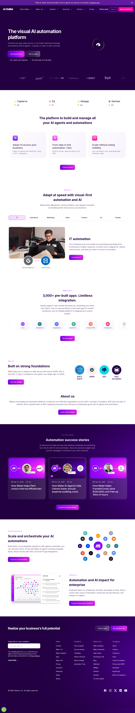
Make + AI (59, 649)
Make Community (99, 649)
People (118, 218)
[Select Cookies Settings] (3, 709)
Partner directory (79, 657)
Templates (77, 653)
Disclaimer (116, 668)
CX (101, 218)
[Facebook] (105, 690)
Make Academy (98, 646)
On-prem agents (98, 678)
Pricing (91, 9)
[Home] (8, 9)
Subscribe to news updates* (18, 642)
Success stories (79, 649)
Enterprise (59, 671)
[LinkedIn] (120, 690)
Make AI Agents (61, 653)
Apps (57, 657)
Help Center (97, 653)
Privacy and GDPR (118, 664)
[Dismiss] (132, 3)
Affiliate (95, 668)
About (114, 646)
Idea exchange (79, 660)
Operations (34, 218)
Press (114, 657)
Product (58, 646)
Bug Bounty (116, 671)
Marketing (50, 218)
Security (96, 675)
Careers (115, 649)
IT (17, 218)
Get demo (59, 668)
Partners (96, 671)
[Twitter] (115, 690)
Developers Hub (98, 657)
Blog (94, 660)
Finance (84, 218)
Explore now (95, 3)
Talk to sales (103, 9)
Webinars (96, 664)
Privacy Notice (35, 656)
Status (58, 675)
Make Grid (59, 660)
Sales (68, 218)
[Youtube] (125, 690)
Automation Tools (79, 664)
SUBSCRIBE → (13, 660)
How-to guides (79, 646)
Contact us (116, 653)
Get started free (126, 9)
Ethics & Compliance (119, 675)
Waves (58, 678)
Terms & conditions (119, 660)
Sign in (113, 9)
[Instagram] (110, 690)
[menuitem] (25, 9)
